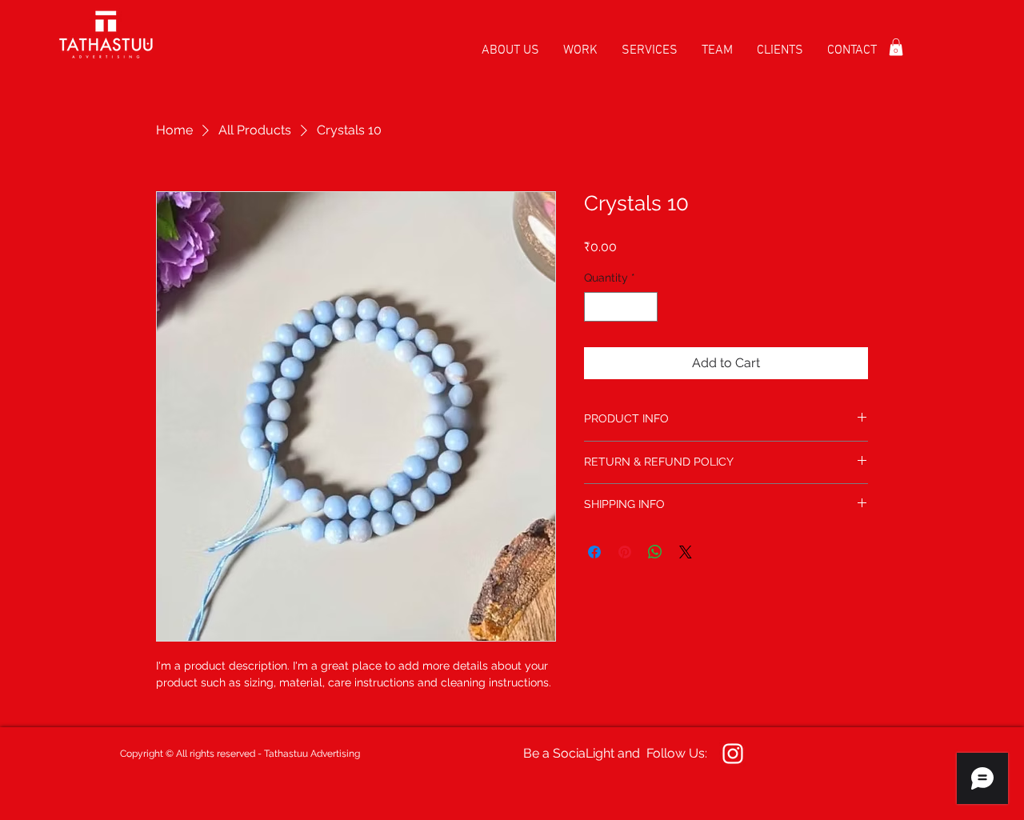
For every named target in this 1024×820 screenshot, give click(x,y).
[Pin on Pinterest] (624, 552)
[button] (896, 47)
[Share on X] (685, 552)
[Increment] (645, 307)
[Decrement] (596, 307)
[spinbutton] (620, 307)
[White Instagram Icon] (732, 753)
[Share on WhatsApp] (655, 552)
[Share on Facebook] (594, 552)
